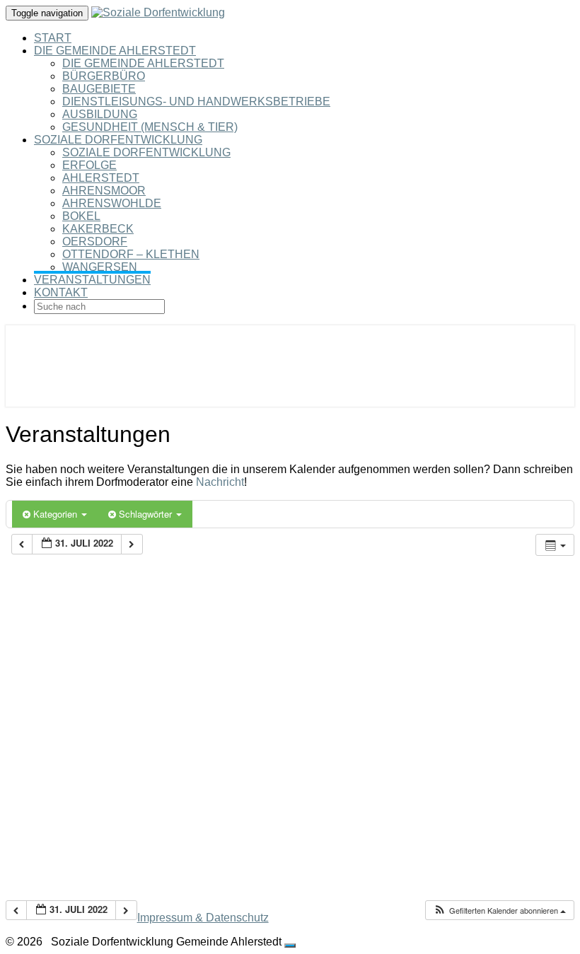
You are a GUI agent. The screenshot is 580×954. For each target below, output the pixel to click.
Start (52, 38)
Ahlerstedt (100, 178)
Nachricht (220, 482)
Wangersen (99, 267)
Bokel (81, 216)
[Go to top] (290, 945)
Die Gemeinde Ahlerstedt (115, 51)
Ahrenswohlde (111, 203)
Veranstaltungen (92, 280)
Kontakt (61, 292)
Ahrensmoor (104, 191)
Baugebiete (99, 89)
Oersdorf (94, 241)
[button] (499, 910)
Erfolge (89, 165)
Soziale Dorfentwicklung (118, 140)
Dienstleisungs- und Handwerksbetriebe (196, 101)
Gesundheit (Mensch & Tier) (150, 127)
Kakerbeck (98, 229)
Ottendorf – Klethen (130, 254)
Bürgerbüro (103, 76)
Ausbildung (99, 114)
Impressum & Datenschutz (203, 918)
